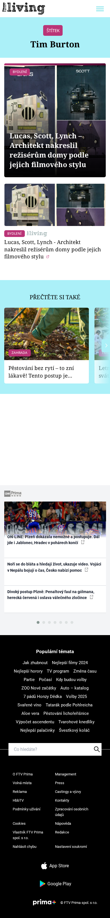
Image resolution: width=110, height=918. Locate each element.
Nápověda (63, 823)
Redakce (62, 832)
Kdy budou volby (71, 679)
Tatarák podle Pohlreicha (69, 705)
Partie (29, 679)
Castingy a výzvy (68, 792)
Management (65, 774)
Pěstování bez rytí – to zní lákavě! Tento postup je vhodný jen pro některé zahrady (41, 371)
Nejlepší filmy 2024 (70, 662)
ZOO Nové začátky (38, 688)
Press (59, 783)
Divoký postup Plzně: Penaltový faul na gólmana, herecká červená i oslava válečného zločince (50, 594)
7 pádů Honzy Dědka (42, 696)
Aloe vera (30, 713)
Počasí (45, 679)
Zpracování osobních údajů (71, 812)
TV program (58, 671)
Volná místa (22, 783)
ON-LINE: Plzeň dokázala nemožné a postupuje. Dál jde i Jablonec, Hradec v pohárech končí (53, 540)
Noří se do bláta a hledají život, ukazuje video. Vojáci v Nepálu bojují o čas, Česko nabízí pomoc (54, 567)
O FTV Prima (23, 774)
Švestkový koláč (74, 730)
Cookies (19, 823)
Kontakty (62, 800)
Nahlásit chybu (24, 846)
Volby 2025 (76, 696)
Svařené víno (29, 705)
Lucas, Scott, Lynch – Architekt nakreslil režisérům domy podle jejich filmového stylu (49, 150)
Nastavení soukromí (71, 846)
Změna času (84, 671)
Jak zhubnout (35, 662)
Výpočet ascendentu (35, 721)
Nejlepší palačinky (37, 730)
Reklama (20, 792)
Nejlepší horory (28, 671)
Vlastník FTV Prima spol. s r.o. (28, 835)
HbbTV (18, 800)
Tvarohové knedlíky (76, 721)
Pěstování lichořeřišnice (66, 713)
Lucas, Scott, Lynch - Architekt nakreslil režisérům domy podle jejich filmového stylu (52, 249)
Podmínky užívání (26, 809)
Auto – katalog (74, 688)
